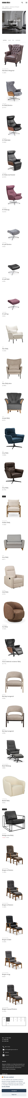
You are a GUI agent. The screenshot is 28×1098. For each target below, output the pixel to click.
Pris (13, 40)
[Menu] (26, 2)
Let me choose (6, 1086)
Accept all (14, 1090)
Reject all (14, 1094)
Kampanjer (18, 40)
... (4, 1023)
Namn (9, 40)
